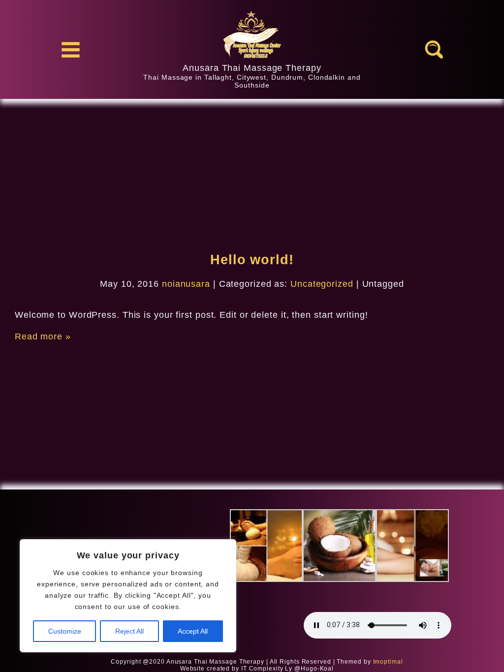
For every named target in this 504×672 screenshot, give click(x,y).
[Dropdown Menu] (70, 49)
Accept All (193, 631)
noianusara (186, 284)
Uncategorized (321, 284)
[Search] (433, 49)
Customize (64, 631)
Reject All (129, 631)
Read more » (43, 336)
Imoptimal (388, 661)
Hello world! (252, 259)
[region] (128, 595)
